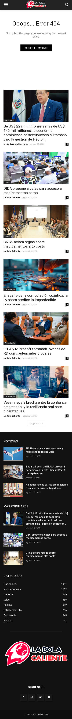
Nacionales (10, 120)
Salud (7, 182)
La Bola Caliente (11, 197)
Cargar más (35, 423)
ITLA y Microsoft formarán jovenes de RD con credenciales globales (34, 351)
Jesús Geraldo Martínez (15, 144)
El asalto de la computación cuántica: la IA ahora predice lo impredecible (35, 297)
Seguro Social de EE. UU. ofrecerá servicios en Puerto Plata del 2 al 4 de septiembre (45, 470)
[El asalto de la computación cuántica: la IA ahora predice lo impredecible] (36, 275)
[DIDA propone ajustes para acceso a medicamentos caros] (36, 168)
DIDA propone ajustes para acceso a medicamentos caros (32, 190)
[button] (67, 5)
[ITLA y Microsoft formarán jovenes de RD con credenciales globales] (36, 328)
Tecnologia (10, 289)
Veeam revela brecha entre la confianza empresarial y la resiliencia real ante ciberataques (35, 406)
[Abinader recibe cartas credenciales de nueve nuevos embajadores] (13, 490)
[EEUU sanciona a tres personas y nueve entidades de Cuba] (13, 454)
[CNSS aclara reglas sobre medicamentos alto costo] (36, 221)
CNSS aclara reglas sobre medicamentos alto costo (24, 244)
